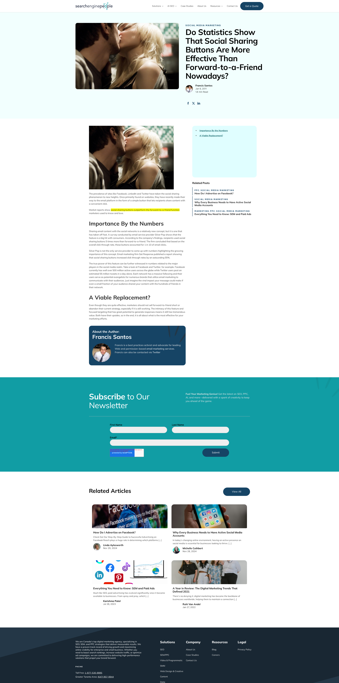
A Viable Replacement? (211, 135)
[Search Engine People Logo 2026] (94, 3)
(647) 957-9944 (106, 676)
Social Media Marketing (203, 25)
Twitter (156, 352)
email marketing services (160, 348)
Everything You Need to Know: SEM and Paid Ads (223, 214)
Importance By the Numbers (214, 130)
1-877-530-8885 (93, 672)
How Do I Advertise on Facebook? (214, 193)
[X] (193, 103)
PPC (197, 190)
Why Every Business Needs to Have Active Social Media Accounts (223, 204)
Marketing (202, 211)
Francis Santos (112, 337)
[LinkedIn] (198, 103)
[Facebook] (188, 103)
